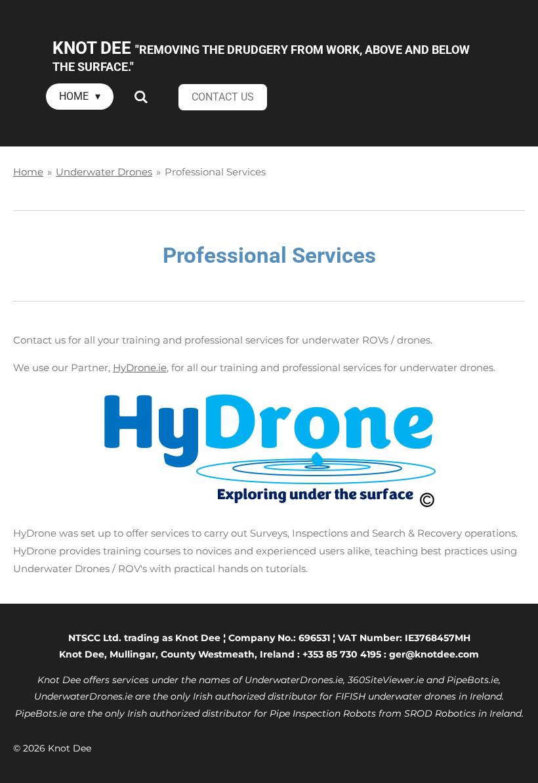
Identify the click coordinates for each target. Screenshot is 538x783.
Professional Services (215, 172)
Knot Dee (261, 56)
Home (28, 172)
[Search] (140, 96)
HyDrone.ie (140, 367)
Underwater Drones (104, 172)
